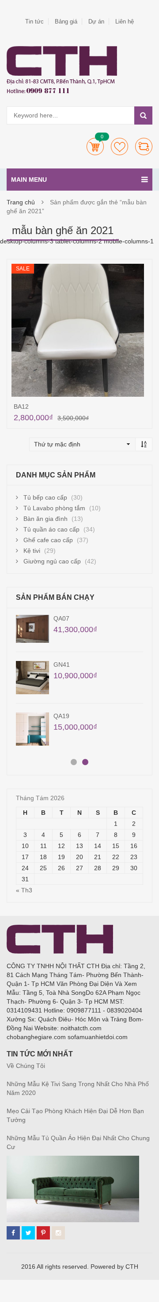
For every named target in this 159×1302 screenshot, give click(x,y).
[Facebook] (13, 1232)
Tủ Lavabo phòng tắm (54, 508)
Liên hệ (124, 21)
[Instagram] (58, 1232)
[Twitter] (28, 1232)
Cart (95, 146)
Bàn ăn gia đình (45, 518)
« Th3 (24, 890)
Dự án (96, 21)
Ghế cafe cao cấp (48, 539)
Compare (143, 146)
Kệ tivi (31, 550)
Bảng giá (66, 21)
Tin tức (34, 21)
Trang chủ (21, 202)
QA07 (61, 618)
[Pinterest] (43, 1232)
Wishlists (119, 146)
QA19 (61, 715)
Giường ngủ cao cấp (52, 561)
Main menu (29, 179)
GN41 (61, 664)
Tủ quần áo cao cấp (51, 529)
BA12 (21, 406)
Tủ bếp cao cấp (45, 497)
